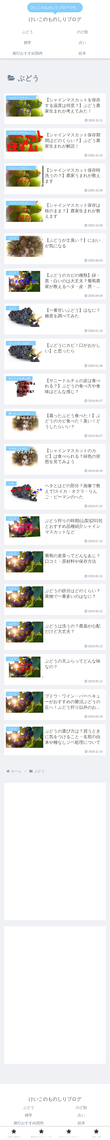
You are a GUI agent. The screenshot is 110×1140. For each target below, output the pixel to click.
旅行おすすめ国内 (29, 1123)
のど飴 (81, 1107)
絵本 (81, 1123)
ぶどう (28, 1107)
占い (81, 1115)
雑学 (28, 1115)
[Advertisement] (55, 855)
